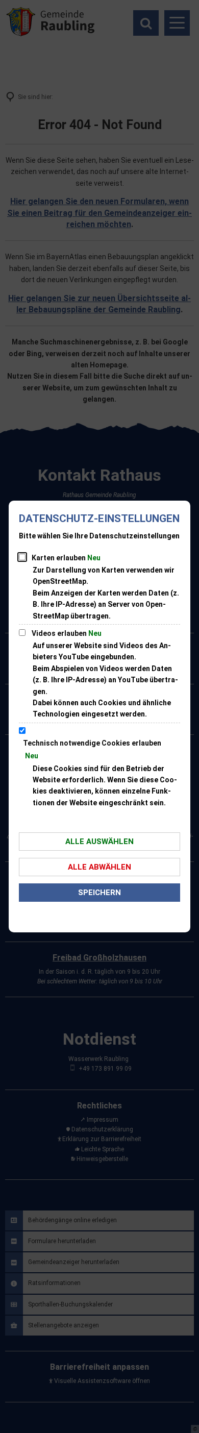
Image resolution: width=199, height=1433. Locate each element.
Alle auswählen (99, 841)
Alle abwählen (99, 867)
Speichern (99, 892)
